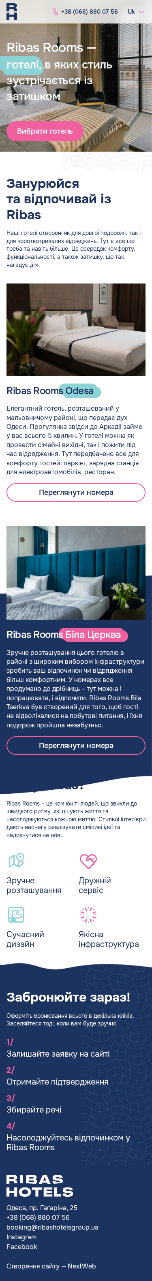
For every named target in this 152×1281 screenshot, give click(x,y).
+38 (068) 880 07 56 (38, 1217)
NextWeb (82, 1266)
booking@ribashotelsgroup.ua (52, 1227)
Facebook (21, 1247)
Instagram (21, 1237)
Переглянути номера (76, 492)
